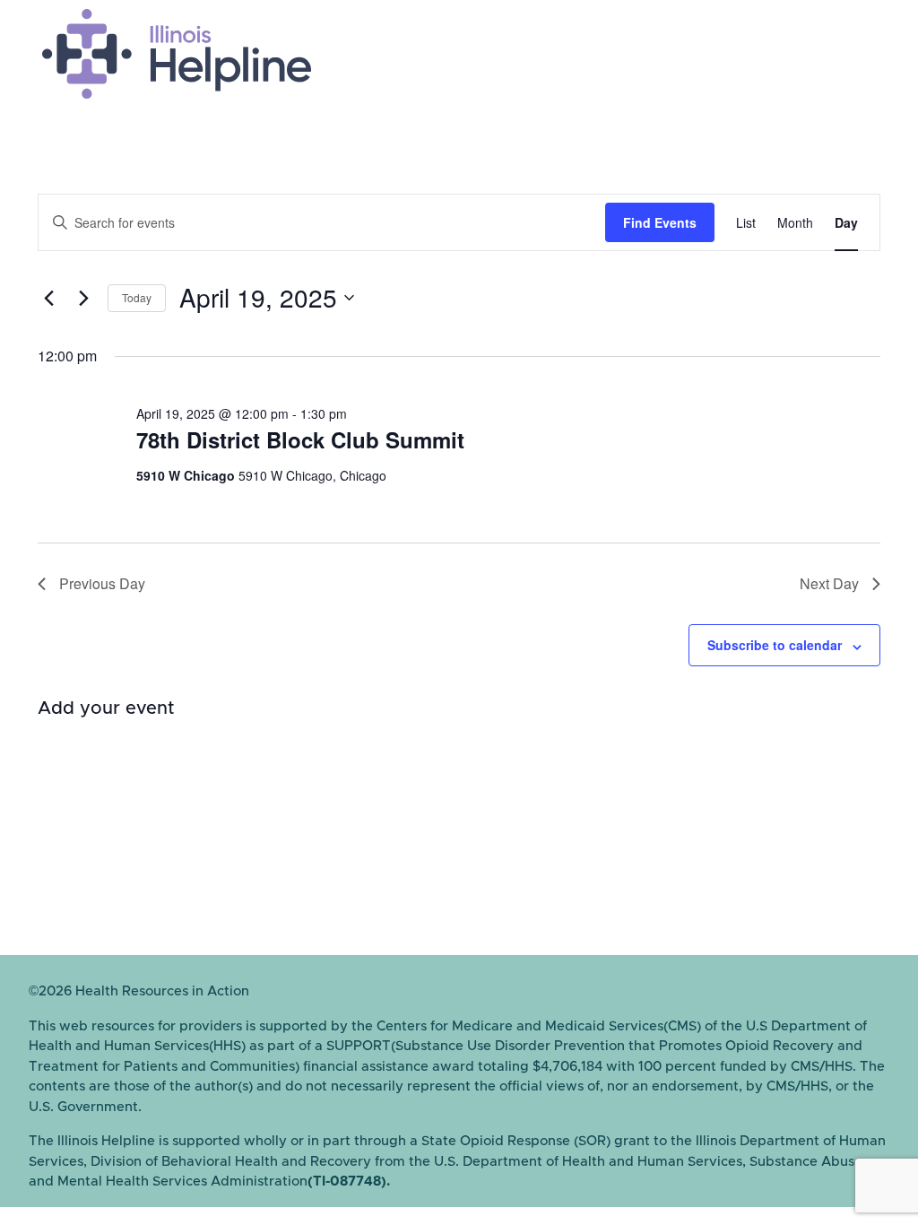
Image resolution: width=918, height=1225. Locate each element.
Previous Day (102, 583)
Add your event (106, 708)
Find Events (660, 222)
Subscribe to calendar (774, 645)
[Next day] (83, 297)
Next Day (829, 583)
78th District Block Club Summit (300, 439)
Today (137, 297)
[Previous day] (48, 297)
